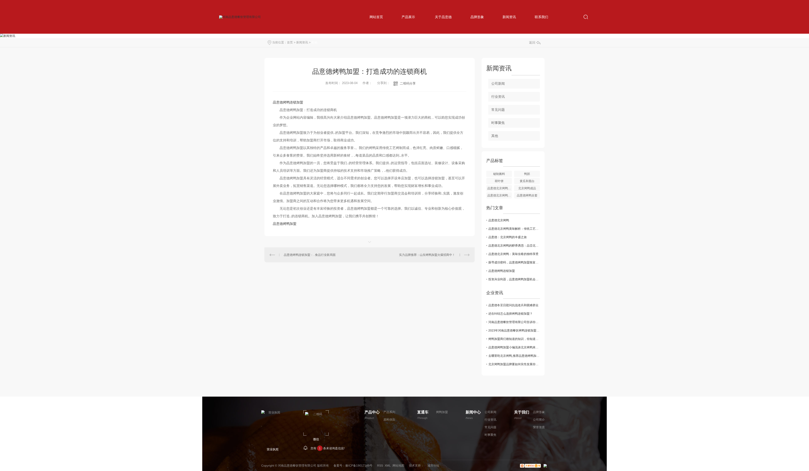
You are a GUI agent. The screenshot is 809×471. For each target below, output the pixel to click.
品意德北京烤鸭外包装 (499, 195)
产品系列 (389, 412)
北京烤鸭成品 (527, 188)
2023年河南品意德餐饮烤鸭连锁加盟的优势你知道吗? (514, 330)
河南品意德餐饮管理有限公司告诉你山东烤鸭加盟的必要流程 (514, 322)
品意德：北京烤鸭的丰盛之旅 (507, 237)
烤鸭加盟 (442, 412)
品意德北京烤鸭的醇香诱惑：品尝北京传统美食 (514, 245)
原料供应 (389, 419)
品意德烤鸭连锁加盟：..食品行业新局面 (310, 254)
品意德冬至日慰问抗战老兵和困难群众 (513, 305)
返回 (532, 42)
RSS (380, 465)
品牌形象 (539, 412)
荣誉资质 (539, 427)
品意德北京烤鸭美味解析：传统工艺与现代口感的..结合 (514, 228)
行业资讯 (498, 96)
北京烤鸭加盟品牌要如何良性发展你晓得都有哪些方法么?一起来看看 (514, 364)
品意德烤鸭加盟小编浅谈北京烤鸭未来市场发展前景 (514, 347)
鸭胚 (527, 174)
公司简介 (539, 419)
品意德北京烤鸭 (498, 220)
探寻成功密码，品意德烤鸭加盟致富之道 (514, 262)
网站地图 (398, 465)
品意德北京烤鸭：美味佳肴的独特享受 (513, 254)
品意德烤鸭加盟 (284, 223)
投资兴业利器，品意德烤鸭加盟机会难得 (514, 279)
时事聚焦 (498, 123)
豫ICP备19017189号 (358, 465)
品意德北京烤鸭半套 (499, 188)
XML (388, 465)
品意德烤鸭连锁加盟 (288, 102)
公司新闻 (498, 83)
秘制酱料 (499, 174)
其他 (314, 42)
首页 (290, 42)
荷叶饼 (499, 181)
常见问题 (498, 109)
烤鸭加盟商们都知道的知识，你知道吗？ (514, 339)
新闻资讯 (302, 42)
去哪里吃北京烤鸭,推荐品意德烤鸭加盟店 (514, 355)
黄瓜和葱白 (527, 181)
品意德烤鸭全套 (527, 195)
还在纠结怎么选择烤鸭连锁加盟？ (510, 313)
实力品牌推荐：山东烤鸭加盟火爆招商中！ (427, 254)
